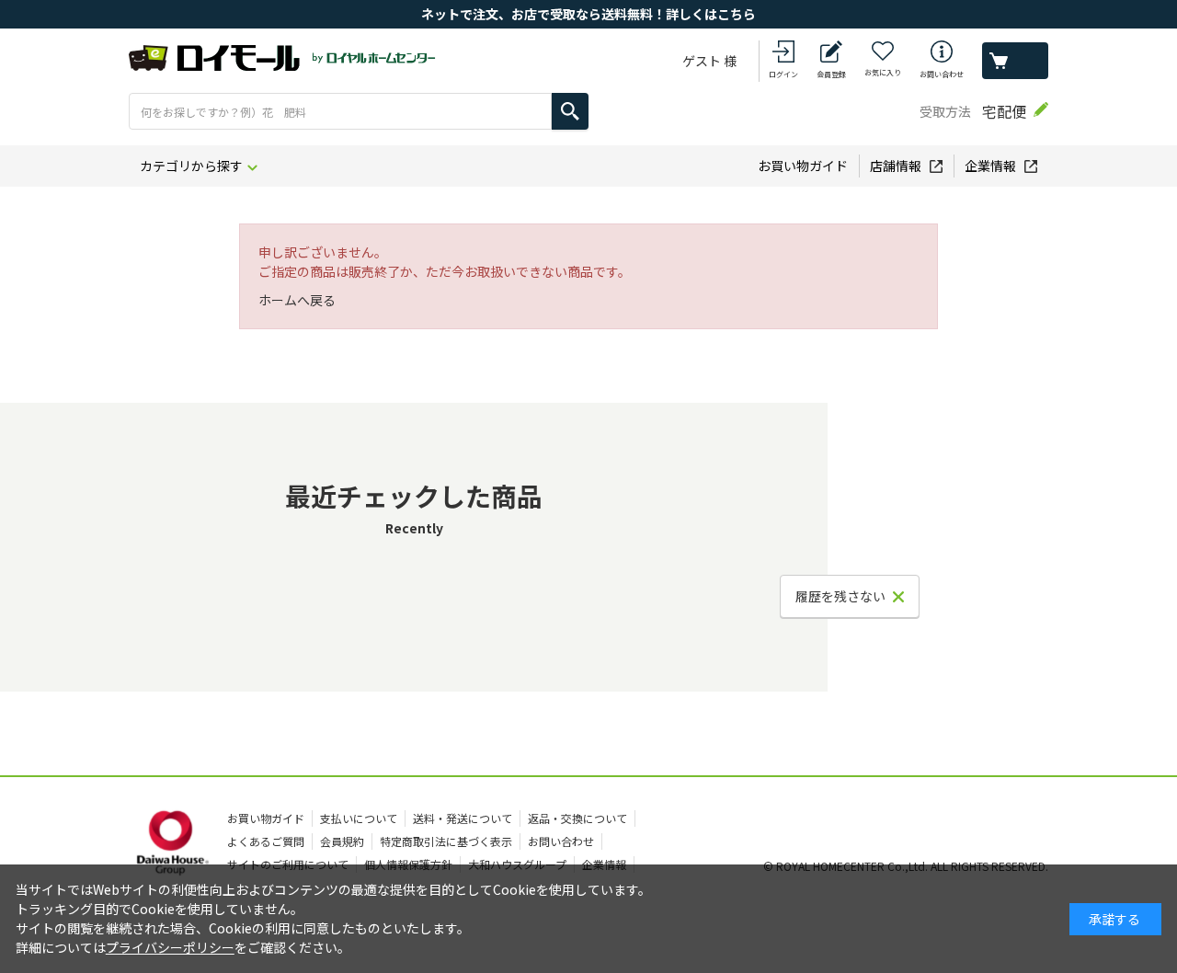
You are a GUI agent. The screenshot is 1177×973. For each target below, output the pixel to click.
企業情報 (990, 165)
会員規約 (342, 841)
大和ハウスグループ (517, 864)
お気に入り (882, 72)
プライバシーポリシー (170, 947)
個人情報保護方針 (408, 864)
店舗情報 (895, 165)
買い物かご (1015, 60)
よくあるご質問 (265, 841)
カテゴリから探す (191, 165)
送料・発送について (462, 818)
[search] (570, 111)
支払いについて (358, 818)
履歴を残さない (840, 596)
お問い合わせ (942, 74)
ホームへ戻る (297, 300)
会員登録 (831, 74)
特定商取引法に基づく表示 (446, 841)
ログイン (783, 74)
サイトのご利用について (288, 864)
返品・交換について (577, 818)
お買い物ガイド (803, 165)
